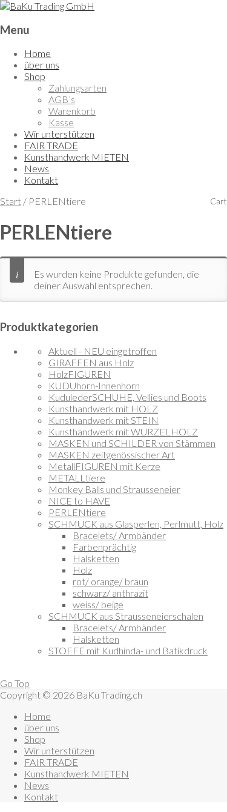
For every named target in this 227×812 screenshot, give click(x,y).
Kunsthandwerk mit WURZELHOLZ (123, 431)
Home (37, 53)
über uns (41, 64)
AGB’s (61, 99)
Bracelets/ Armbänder (119, 535)
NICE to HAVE (79, 500)
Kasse (61, 122)
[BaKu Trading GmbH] (47, 6)
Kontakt (41, 180)
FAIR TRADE (51, 145)
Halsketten (96, 558)
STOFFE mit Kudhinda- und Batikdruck (128, 650)
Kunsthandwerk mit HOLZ (103, 408)
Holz (82, 569)
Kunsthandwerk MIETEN (76, 157)
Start (10, 201)
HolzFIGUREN (79, 374)
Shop (34, 76)
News (36, 168)
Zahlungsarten (77, 87)
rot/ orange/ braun (110, 581)
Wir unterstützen (59, 133)
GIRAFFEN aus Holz (91, 362)
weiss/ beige (98, 604)
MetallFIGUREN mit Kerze (104, 466)
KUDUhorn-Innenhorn (94, 385)
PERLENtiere (77, 512)
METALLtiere (76, 477)
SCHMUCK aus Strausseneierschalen (125, 616)
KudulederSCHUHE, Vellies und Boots (127, 397)
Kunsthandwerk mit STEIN (103, 420)
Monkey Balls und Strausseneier (114, 489)
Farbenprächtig (104, 546)
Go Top (15, 683)
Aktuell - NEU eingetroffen (102, 351)
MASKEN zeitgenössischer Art (111, 454)
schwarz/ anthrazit (110, 593)
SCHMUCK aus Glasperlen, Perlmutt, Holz (135, 523)
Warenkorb (72, 110)
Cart (218, 201)
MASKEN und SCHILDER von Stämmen (131, 443)
